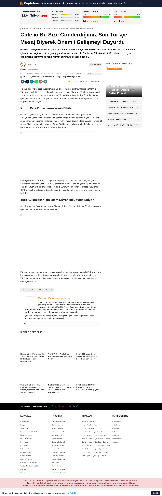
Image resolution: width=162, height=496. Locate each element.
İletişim (22, 473)
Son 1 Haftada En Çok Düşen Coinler (95, 449)
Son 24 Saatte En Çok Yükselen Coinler (96, 438)
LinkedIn (149, 101)
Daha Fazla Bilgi (71, 493)
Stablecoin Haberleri (144, 53)
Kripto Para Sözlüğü (89, 428)
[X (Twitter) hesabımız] (148, 70)
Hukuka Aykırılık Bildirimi (28, 462)
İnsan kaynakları (26, 435)
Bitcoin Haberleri (142, 27)
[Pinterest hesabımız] (70, 406)
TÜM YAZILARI (95, 64)
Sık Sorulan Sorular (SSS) (29, 466)
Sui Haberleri (56, 462)
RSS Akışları (24, 442)
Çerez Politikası (25, 456)
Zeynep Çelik (31, 64)
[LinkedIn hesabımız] (74, 406)
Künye (22, 425)
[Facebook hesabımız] (52, 406)
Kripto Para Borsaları (89, 425)
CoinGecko (116, 425)
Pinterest (149, 95)
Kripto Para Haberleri (144, 22)
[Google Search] (73, 81)
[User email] (25, 323)
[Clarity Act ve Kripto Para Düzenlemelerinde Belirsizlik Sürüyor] (61, 343)
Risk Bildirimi (24, 445)
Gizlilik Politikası (25, 452)
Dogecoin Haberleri (58, 452)
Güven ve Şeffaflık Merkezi (29, 432)
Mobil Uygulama (26, 438)
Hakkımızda (24, 421)
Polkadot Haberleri (58, 459)
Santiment (115, 442)
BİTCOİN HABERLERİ (75, 3)
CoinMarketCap (117, 421)
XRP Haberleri (142, 45)
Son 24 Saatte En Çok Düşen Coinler (95, 442)
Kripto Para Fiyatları (89, 421)
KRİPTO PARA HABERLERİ (53, 3)
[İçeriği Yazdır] (45, 82)
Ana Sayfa (142, 12)
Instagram (149, 76)
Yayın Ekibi (24, 428)
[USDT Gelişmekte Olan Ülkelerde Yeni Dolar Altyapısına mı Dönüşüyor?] (89, 374)
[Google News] (95, 81)
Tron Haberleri (57, 466)
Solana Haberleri (143, 40)
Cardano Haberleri (58, 442)
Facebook (149, 64)
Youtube (149, 82)
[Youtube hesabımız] (63, 406)
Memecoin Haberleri (144, 49)
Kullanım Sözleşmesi (27, 449)
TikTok (149, 88)
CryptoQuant (116, 435)
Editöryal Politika (26, 459)
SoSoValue (116, 432)
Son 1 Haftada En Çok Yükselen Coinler (96, 445)
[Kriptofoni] (29, 5)
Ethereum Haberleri (144, 36)
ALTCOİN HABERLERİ (95, 3)
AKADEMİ (111, 3)
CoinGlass (116, 428)
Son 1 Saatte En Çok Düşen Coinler (94, 435)
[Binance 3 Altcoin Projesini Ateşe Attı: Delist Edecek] (124, 68)
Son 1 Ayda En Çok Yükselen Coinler (95, 452)
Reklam (23, 469)
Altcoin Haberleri (142, 31)
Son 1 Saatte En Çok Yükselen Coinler (95, 432)
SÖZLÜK (122, 3)
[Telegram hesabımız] (77, 406)
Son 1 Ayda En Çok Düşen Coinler (94, 456)
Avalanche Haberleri (59, 445)
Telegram (149, 107)
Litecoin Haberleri (58, 449)
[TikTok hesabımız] (66, 406)
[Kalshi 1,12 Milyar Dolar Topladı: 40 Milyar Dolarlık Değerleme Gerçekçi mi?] (89, 343)
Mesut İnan (34, 70)
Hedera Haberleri (58, 456)
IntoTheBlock (117, 438)
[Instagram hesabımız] (59, 406)
